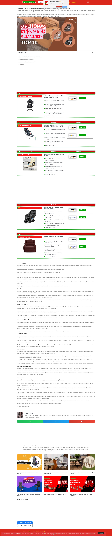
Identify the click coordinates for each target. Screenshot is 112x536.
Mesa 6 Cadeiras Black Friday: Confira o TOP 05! (55, 494)
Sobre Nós (28, 531)
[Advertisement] (56, 78)
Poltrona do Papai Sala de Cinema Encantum (26, 62)
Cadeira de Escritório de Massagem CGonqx (26, 59)
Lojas (69, 2)
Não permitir (58, 6)
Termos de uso (42, 531)
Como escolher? (21, 64)
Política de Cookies (35, 531)
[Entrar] (88, 2)
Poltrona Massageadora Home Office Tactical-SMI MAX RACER (29, 56)
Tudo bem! (101, 533)
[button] (92, 52)
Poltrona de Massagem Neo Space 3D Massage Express (28, 61)
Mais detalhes (53, 534)
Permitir (64, 6)
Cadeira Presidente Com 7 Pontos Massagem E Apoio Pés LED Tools (30, 57)
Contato (23, 531)
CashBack (74, 2)
